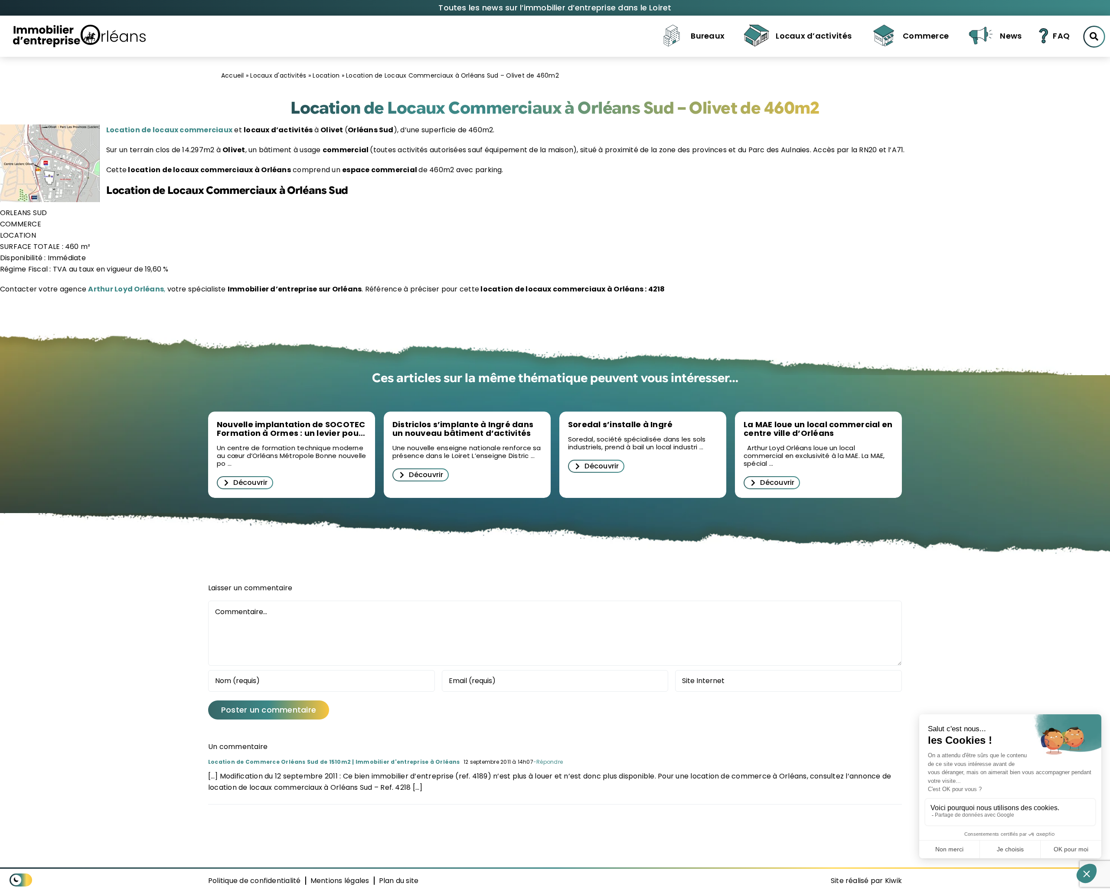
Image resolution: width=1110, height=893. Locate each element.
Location (326, 75)
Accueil (232, 75)
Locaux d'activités (278, 75)
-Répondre (548, 761)
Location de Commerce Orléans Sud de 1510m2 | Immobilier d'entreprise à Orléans (334, 761)
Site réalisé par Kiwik (866, 881)
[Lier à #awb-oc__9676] (1094, 36)
